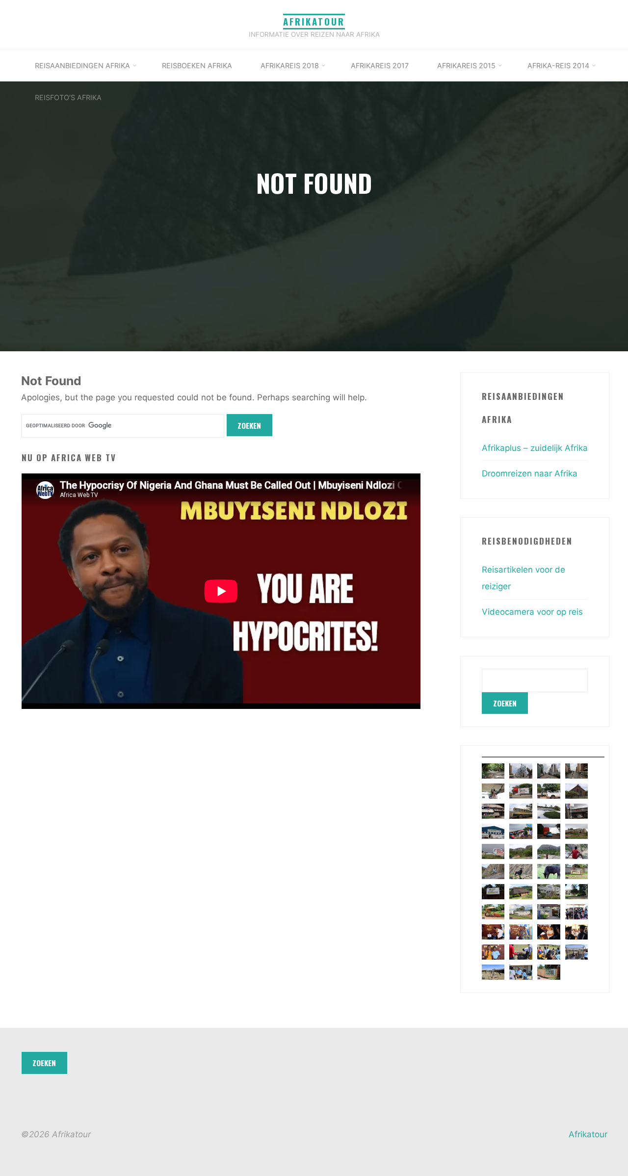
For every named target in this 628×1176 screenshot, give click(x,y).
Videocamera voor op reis (532, 612)
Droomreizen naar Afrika (529, 473)
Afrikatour (314, 21)
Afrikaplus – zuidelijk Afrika (535, 448)
